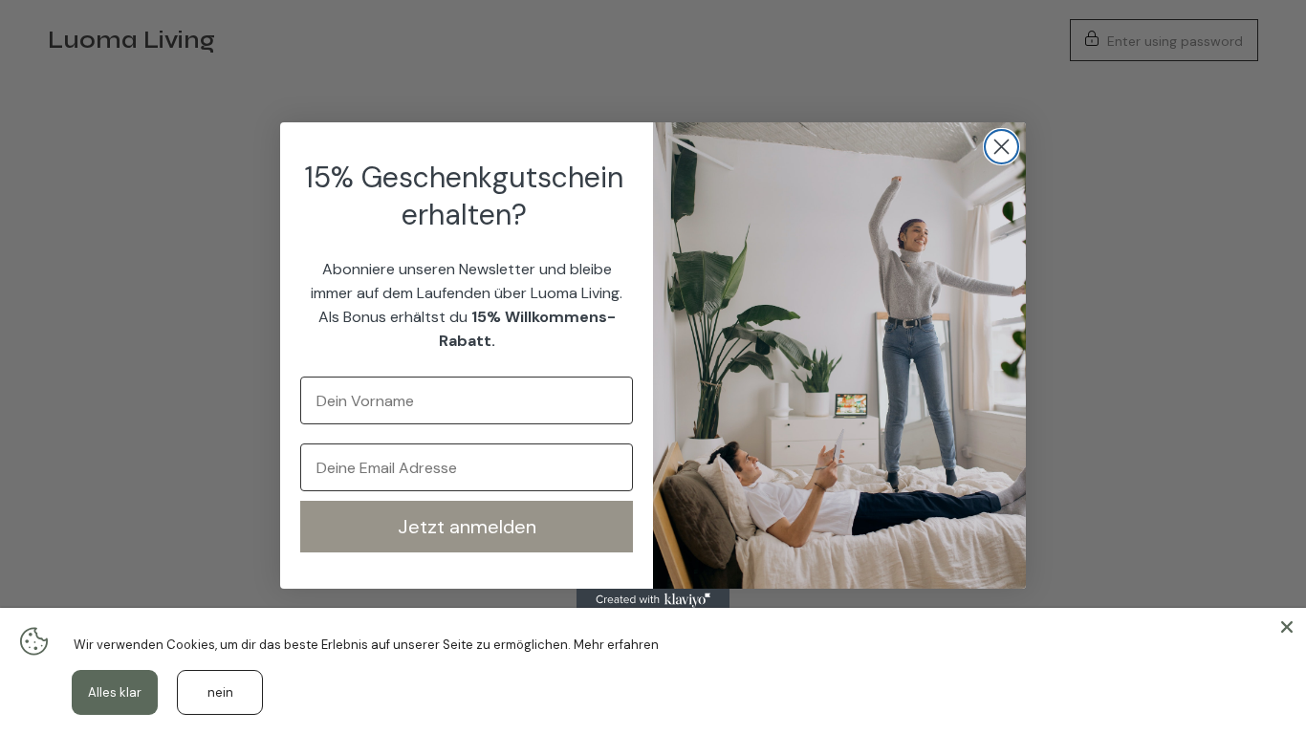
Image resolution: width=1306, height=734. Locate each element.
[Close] (1286, 627)
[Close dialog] (1001, 146)
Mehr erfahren (616, 645)
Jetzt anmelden (467, 526)
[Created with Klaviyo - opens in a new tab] (653, 600)
